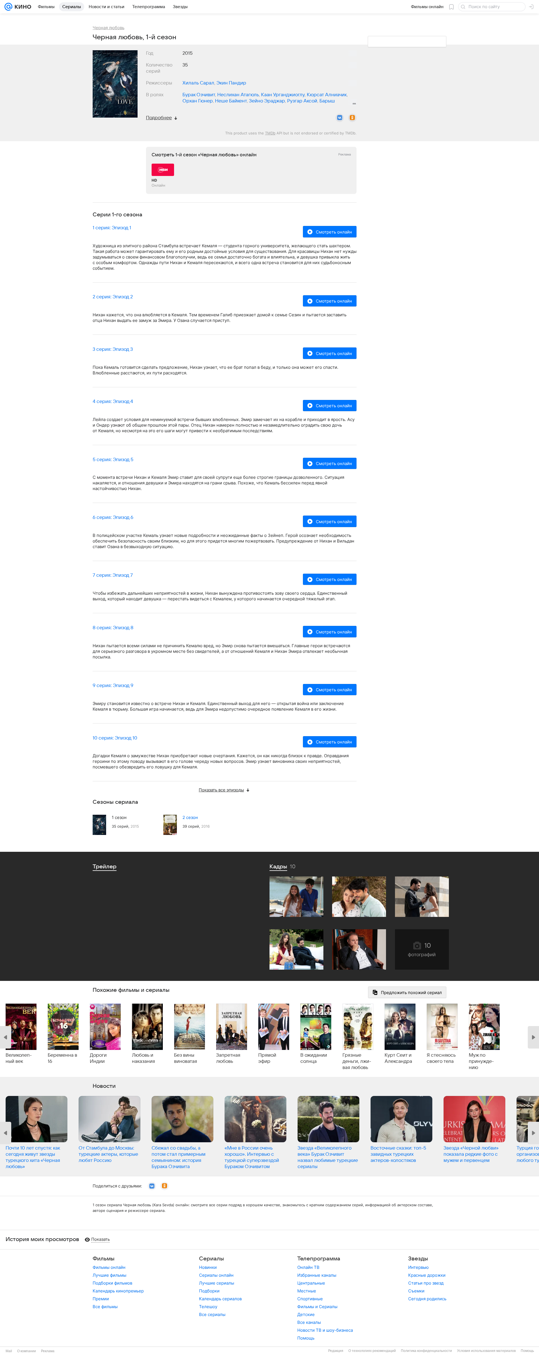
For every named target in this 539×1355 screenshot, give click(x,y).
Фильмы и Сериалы (317, 1306)
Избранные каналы (316, 1275)
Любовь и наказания (143, 1058)
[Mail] (8, 6)
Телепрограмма (318, 1259)
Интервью (418, 1267)
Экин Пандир (231, 83)
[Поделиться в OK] (352, 118)
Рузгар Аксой (302, 101)
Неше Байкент (231, 101)
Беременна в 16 (62, 1058)
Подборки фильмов (112, 1283)
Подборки (209, 1291)
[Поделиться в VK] (339, 118)
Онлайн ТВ (308, 1267)
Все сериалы (212, 1314)
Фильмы (104, 1259)
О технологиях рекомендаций (372, 1351)
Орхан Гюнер (197, 101)
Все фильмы (105, 1306)
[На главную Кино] (21, 6)
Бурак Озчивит (198, 94)
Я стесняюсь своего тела (441, 1058)
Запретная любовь (228, 1058)
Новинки (208, 1267)
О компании (26, 1351)
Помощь (305, 1338)
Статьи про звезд (426, 1283)
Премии (101, 1298)
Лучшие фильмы (109, 1275)
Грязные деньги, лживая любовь (356, 1061)
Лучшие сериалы (216, 1283)
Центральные (311, 1283)
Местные (306, 1291)
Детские (306, 1314)
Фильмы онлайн (109, 1267)
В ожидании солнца (313, 1058)
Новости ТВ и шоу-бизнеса (325, 1330)
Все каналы (309, 1322)
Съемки (416, 1291)
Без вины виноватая (185, 1058)
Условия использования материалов (486, 1351)
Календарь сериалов (220, 1298)
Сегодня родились (427, 1298)
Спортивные (310, 1298)
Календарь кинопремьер (118, 1291)
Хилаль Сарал (198, 83)
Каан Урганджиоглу (283, 94)
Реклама (47, 1351)
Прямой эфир (267, 1058)
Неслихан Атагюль (238, 94)
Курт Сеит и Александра (398, 1058)
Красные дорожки (427, 1275)
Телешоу (208, 1306)
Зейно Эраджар (267, 101)
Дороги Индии (98, 1058)
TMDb (270, 133)
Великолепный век (19, 1058)
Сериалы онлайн (216, 1275)
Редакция (335, 1351)
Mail (9, 1351)
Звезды (418, 1259)
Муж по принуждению (481, 1061)
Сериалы (211, 1259)
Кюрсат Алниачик (327, 94)
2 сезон (190, 817)
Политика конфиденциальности (426, 1351)
